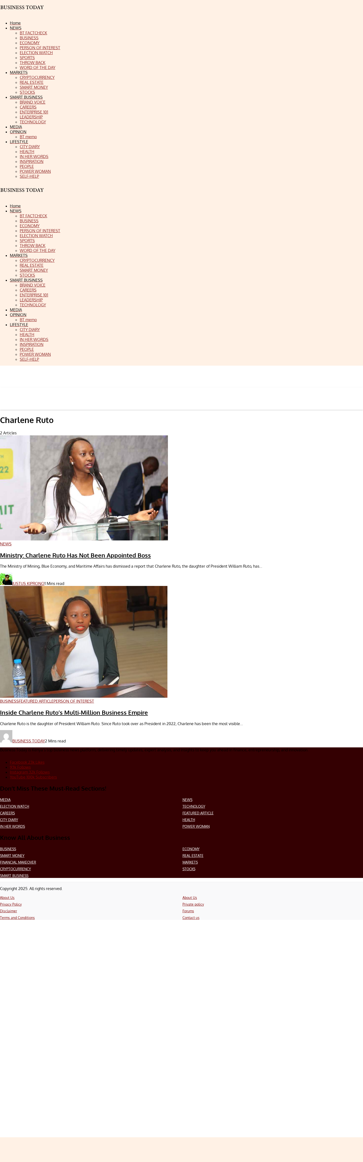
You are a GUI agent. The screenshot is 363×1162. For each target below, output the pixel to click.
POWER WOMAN (196, 826)
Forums (188, 911)
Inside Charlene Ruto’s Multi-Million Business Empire (74, 712)
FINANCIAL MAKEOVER (18, 862)
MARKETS (190, 862)
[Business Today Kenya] (22, 194)
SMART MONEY (12, 855)
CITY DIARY (9, 820)
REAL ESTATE (192, 855)
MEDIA (5, 800)
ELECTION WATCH (14, 806)
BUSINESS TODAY (28, 740)
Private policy (193, 904)
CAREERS (7, 813)
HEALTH (188, 820)
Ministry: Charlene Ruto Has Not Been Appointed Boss (75, 555)
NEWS (187, 800)
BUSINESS (8, 849)
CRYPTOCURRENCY (15, 869)
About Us (7, 897)
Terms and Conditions (17, 918)
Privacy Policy (11, 904)
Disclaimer (8, 911)
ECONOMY (191, 849)
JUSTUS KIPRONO (28, 583)
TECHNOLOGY (193, 806)
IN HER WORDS (12, 826)
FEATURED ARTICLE (198, 813)
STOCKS (188, 869)
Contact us (191, 918)
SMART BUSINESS (14, 875)
